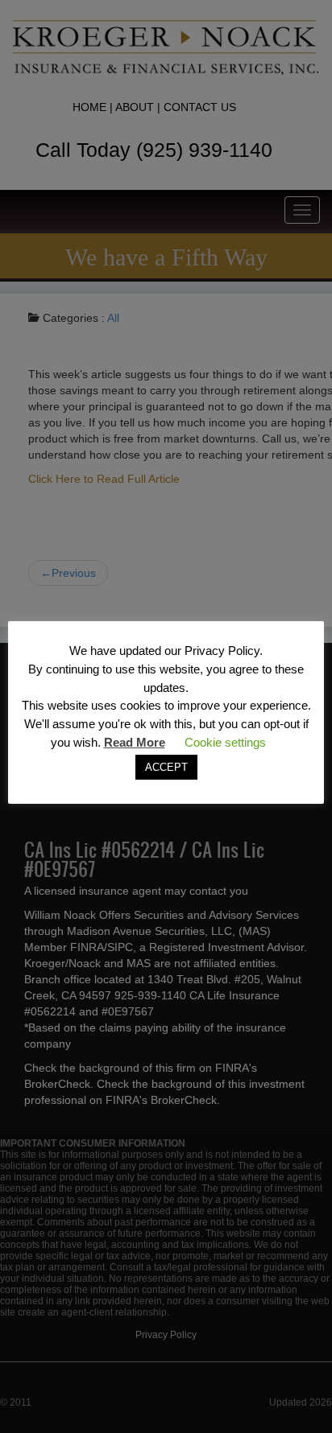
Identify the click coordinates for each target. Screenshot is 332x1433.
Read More (134, 742)
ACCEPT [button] (166, 767)
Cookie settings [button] (225, 742)
